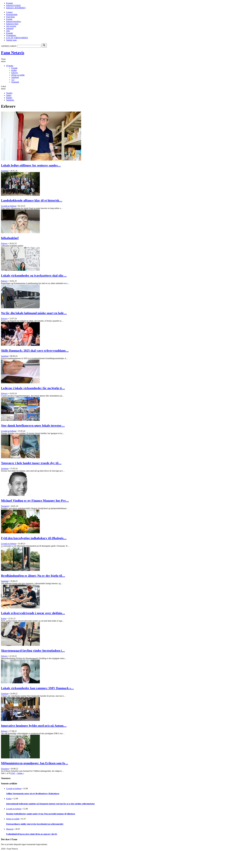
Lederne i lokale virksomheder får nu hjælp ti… (33, 388)
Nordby (9, 93)
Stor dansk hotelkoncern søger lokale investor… (33, 425)
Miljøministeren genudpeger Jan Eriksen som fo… (34, 763)
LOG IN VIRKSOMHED (17, 38)
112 (12, 80)
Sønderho (10, 100)
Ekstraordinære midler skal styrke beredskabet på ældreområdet (34, 824)
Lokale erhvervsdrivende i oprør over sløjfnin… (33, 613)
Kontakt (9, 3)
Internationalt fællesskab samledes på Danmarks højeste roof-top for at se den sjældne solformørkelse (50, 804)
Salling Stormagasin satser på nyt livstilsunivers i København (32, 793)
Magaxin (9, 829)
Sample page (11, 40)
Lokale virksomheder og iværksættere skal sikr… (34, 275)
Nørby (8, 95)
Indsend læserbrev (13, 21)
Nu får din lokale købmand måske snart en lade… (34, 313)
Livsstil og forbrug (8, 206)
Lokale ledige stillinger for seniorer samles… (31, 165)
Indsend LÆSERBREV (16, 8)
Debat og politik (18, 75)
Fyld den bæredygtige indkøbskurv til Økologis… (34, 538)
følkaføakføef (10, 238)
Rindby (9, 98)
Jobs (8, 31)
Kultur (14, 70)
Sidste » (21, 773)
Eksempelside (11, 14)
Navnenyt (5, 506)
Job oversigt (11, 26)
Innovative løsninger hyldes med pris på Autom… (34, 725)
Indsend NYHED (13, 5)
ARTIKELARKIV (9, 46)
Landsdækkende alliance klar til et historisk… (31, 200)
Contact (9, 12)
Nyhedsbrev (11, 35)
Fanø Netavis (12, 52)
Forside (9, 19)
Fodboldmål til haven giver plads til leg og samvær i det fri (31, 834)
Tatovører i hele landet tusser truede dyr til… (31, 463)
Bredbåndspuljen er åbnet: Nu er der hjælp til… (33, 575)
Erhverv (14, 73)
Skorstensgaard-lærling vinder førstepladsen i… (33, 650)
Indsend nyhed (12, 24)
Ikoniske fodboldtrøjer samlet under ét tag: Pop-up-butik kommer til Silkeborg (40, 814)
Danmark (15, 82)
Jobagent (9, 28)
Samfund (15, 77)
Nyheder (9, 66)
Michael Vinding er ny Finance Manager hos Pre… (35, 500)
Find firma (10, 17)
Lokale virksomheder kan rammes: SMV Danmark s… (37, 688)
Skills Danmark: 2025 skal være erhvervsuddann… (35, 350)
